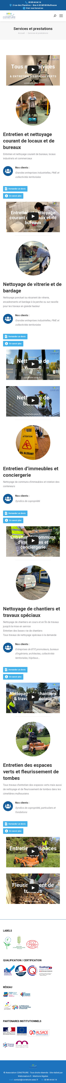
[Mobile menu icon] (61, 15)
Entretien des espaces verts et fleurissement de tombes (31, 771)
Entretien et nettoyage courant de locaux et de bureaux (28, 140)
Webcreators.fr (24, 1076)
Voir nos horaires (34, 8)
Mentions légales (40, 1076)
